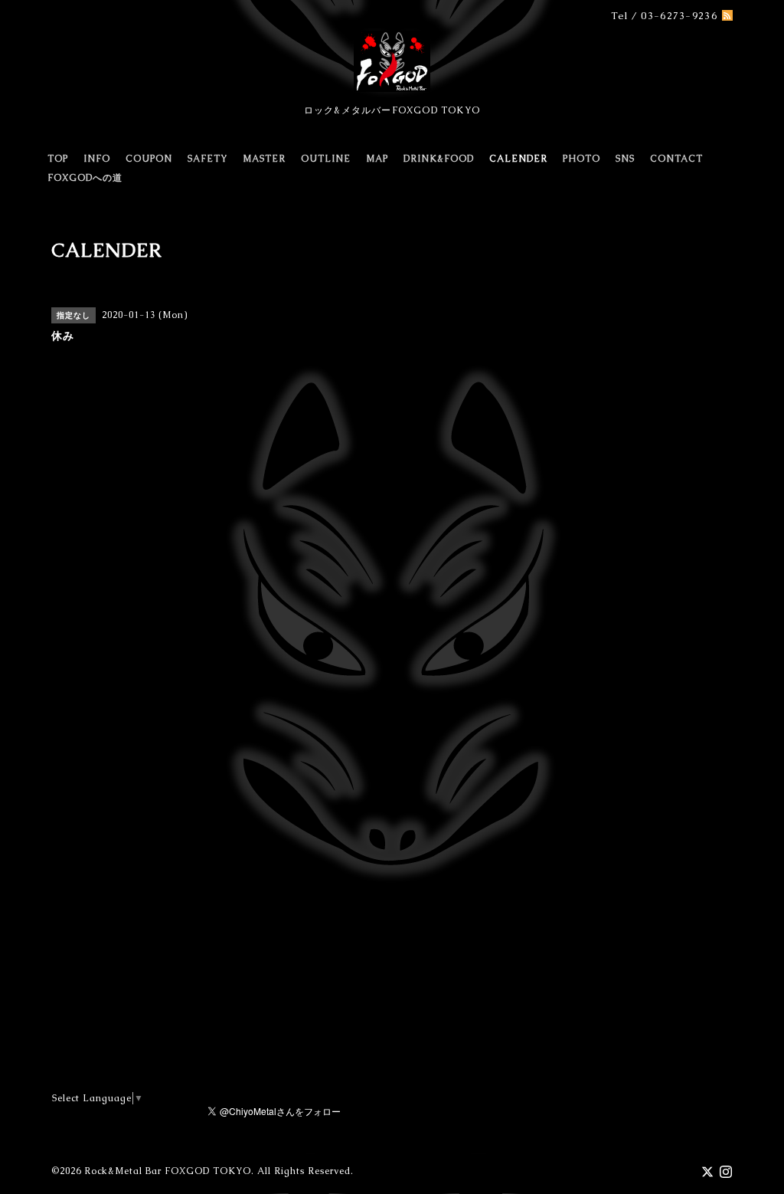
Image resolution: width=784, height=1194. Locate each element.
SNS (625, 159)
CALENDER (518, 159)
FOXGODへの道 (84, 178)
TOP (57, 159)
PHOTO (581, 159)
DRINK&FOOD (438, 159)
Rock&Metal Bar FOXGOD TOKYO (167, 1171)
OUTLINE (326, 159)
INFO (96, 159)
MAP (377, 159)
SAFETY (207, 159)
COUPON (149, 159)
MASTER (264, 159)
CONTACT (676, 159)
